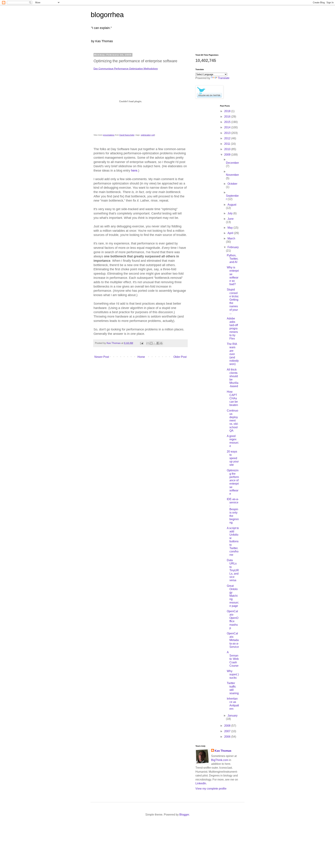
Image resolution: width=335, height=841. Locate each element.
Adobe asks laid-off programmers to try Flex (232, 328)
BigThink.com (219, 760)
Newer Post (101, 356)
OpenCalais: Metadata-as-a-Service (233, 640)
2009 (227, 154)
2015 (227, 121)
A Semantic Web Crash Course (233, 659)
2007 (227, 731)
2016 (227, 116)
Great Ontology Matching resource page (233, 595)
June (231, 218)
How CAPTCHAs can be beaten (232, 398)
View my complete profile (210, 788)
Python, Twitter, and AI (232, 258)
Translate (223, 78)
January (232, 715)
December (232, 162)
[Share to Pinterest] (161, 343)
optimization (146, 135)
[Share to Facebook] (158, 343)
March (231, 238)
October (232, 183)
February (233, 247)
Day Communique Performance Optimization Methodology (126, 68)
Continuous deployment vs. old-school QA (232, 420)
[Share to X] (154, 343)
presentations (108, 135)
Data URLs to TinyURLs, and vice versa (233, 570)
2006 (227, 736)
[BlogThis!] (151, 343)
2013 (227, 132)
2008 (227, 725)
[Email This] (148, 343)
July (230, 213)
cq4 (152, 135)
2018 (227, 111)
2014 (227, 127)
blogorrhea (107, 14)
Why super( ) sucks (233, 674)
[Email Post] (141, 343)
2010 (227, 149)
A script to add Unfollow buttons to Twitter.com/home (233, 541)
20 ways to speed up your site (233, 458)
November (232, 174)
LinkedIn (200, 783)
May (230, 227)
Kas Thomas (223, 750)
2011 (227, 143)
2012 (227, 138)
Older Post (180, 356)
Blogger (184, 814)
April (231, 233)
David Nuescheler (126, 135)
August (232, 204)
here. (134, 170)
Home (141, 356)
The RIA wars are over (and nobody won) (233, 353)
